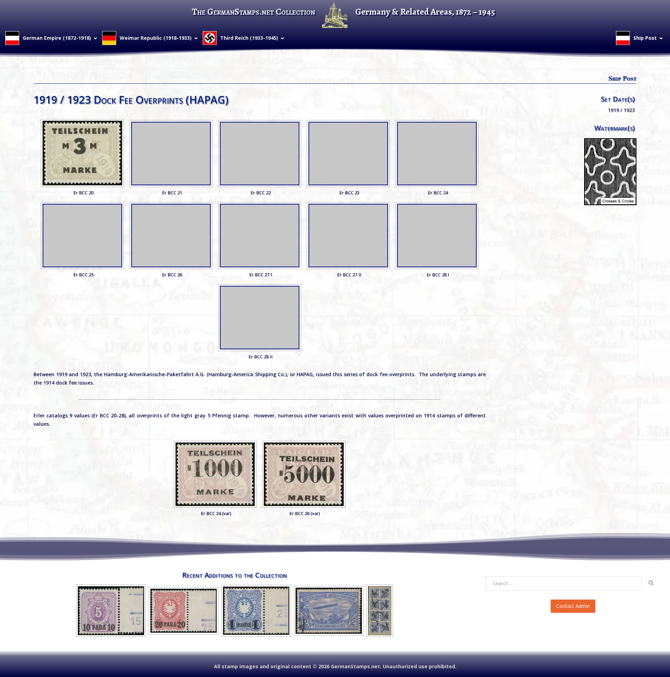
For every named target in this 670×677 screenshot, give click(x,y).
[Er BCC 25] (82, 235)
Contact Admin (573, 606)
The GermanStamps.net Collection (253, 12)
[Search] (651, 583)
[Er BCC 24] (436, 153)
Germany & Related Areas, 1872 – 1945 (425, 12)
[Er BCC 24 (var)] (215, 474)
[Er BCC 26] (171, 235)
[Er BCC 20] (82, 153)
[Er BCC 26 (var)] (303, 474)
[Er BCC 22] (259, 153)
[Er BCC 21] (171, 153)
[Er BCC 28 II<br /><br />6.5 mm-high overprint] (259, 317)
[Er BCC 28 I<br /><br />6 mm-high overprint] (436, 235)
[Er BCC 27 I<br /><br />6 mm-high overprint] (259, 235)
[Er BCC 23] (348, 153)
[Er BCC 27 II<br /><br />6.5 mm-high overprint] (348, 235)
